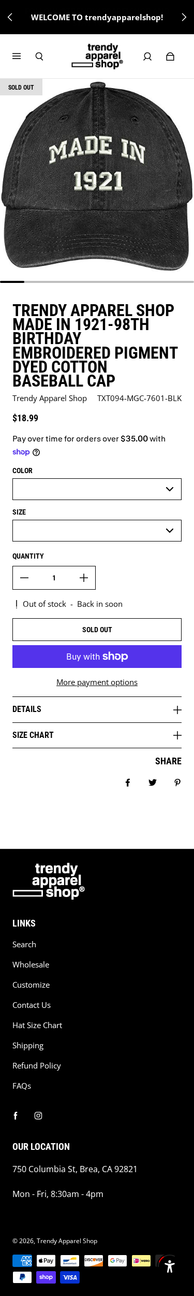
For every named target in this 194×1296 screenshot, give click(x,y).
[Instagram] (38, 1115)
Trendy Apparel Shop (67, 1240)
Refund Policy (36, 1065)
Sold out (97, 629)
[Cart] (170, 56)
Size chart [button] (33, 735)
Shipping (27, 1045)
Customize (31, 984)
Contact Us (31, 1005)
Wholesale (30, 964)
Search (24, 944)
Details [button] (26, 709)
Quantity (28, 556)
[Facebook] (15, 1115)
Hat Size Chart (37, 1025)
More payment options (97, 682)
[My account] (147, 56)
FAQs (21, 1085)
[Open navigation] (23, 56)
